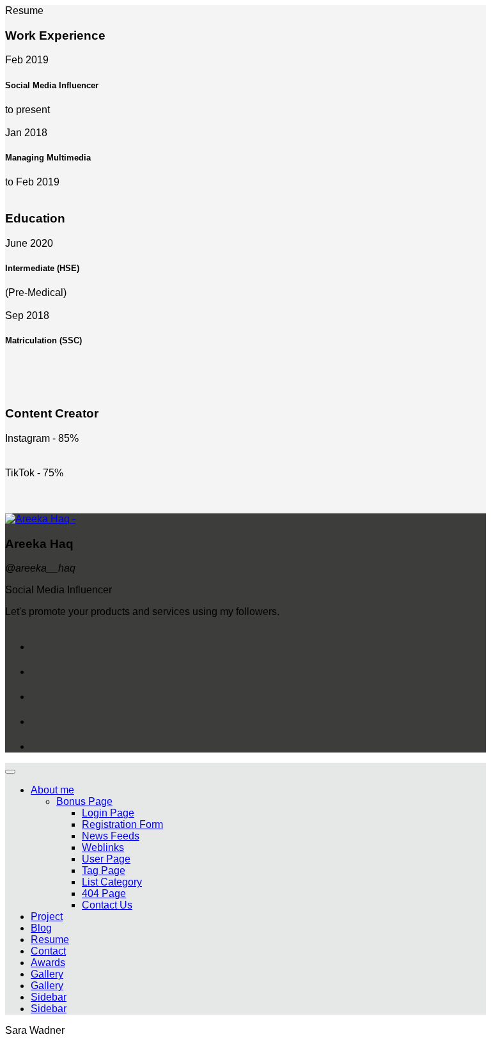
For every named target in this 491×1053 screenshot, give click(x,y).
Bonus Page (84, 801)
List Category (112, 882)
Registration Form (122, 824)
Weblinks (103, 847)
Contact (48, 951)
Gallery (47, 974)
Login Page (108, 812)
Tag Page (103, 870)
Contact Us (107, 905)
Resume (50, 939)
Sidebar (48, 997)
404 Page (104, 893)
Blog (41, 928)
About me (52, 789)
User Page (106, 859)
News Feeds (110, 836)
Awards (48, 962)
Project (47, 916)
